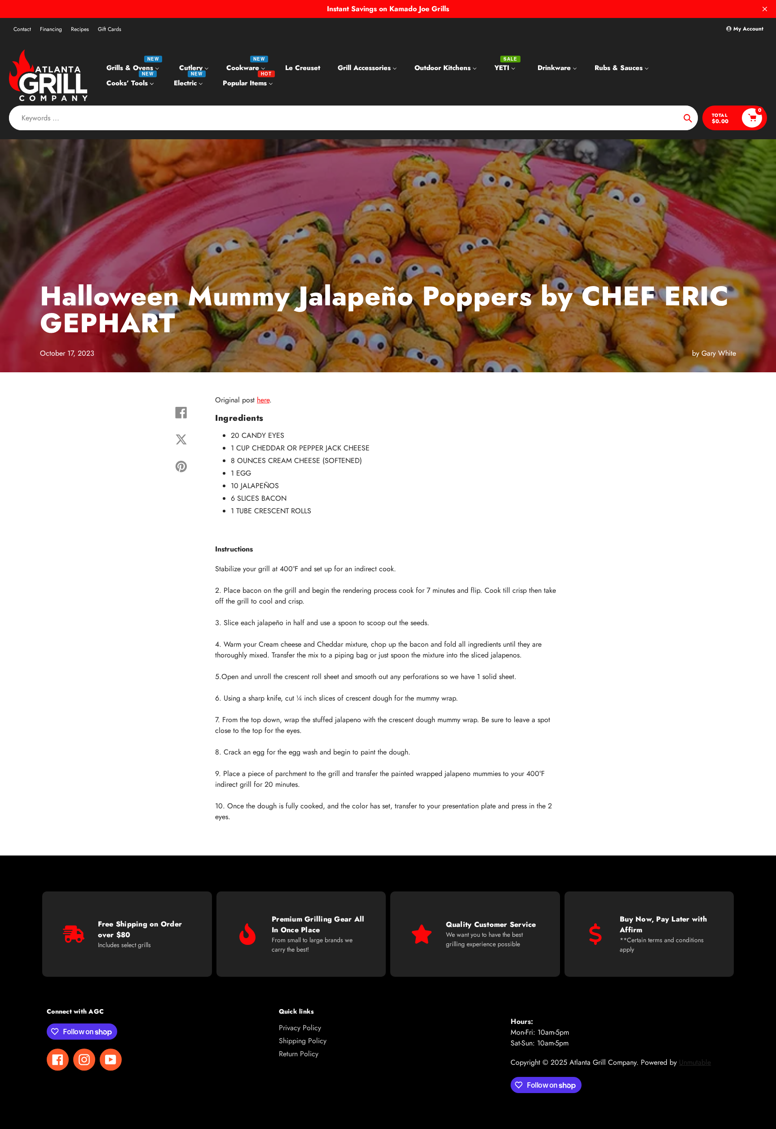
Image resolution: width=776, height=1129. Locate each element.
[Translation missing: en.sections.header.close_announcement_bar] (764, 8)
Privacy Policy (300, 1028)
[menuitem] (134, 67)
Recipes (80, 29)
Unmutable (695, 1062)
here (263, 400)
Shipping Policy (302, 1041)
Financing (51, 29)
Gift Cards (109, 29)
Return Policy (298, 1054)
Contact (22, 29)
